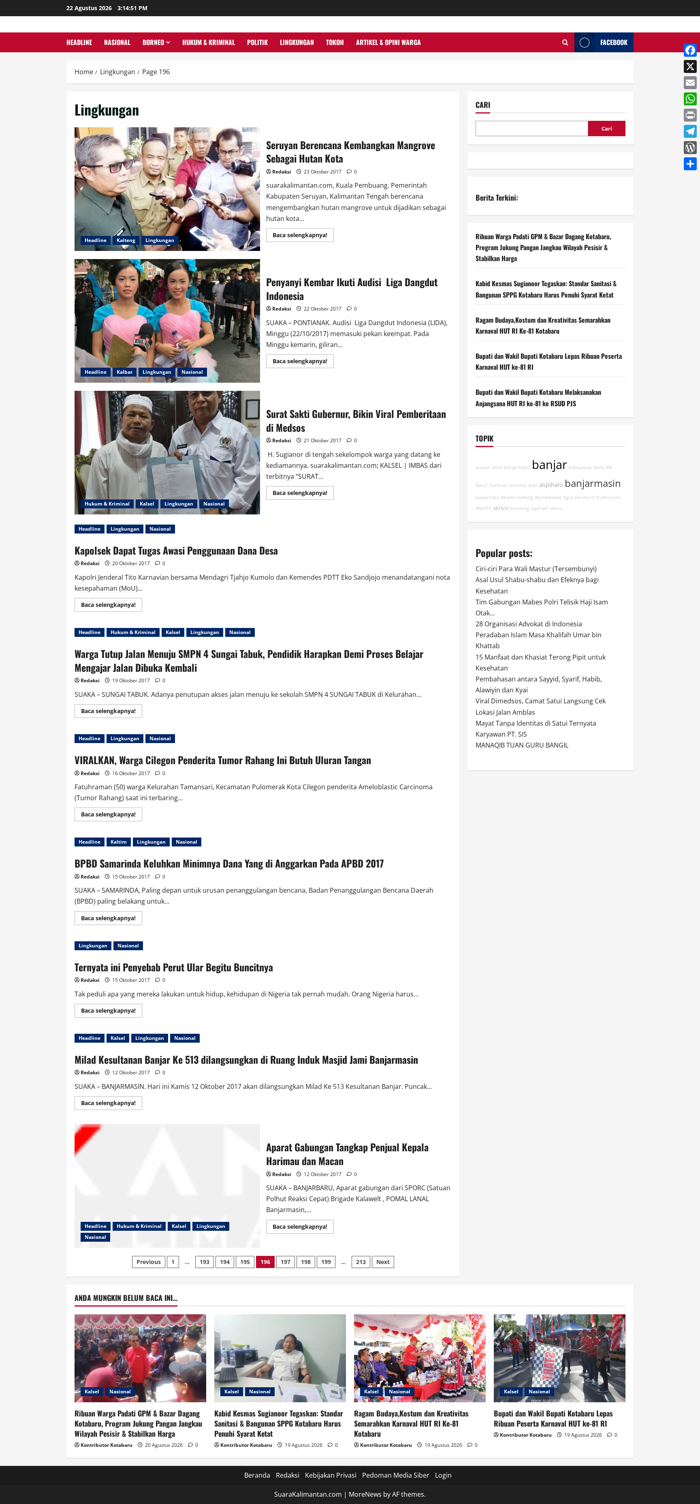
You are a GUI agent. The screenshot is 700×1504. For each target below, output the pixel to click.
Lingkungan (297, 42)
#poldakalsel (548, 497)
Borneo (153, 42)
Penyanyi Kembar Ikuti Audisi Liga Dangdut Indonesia (167, 321)
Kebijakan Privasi (330, 1475)
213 (361, 1262)
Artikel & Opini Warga (388, 42)
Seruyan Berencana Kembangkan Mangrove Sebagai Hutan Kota (167, 189)
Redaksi (281, 171)
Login (443, 1475)
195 (245, 1262)
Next (383, 1262)
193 (204, 1262)
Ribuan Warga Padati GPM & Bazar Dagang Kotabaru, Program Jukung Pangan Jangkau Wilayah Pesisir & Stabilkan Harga (543, 247)
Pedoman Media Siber (395, 1475)
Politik (257, 42)
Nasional (117, 42)
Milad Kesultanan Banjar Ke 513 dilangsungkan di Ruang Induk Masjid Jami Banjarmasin (246, 1059)
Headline (79, 42)
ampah (483, 467)
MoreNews (365, 1494)
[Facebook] (690, 50)
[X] (690, 66)
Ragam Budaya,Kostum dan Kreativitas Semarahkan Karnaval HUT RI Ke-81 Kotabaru (411, 1423)
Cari (483, 105)
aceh (533, 485)
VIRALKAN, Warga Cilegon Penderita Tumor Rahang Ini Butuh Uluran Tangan (223, 759)
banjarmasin (593, 483)
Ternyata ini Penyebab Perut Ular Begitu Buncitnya (174, 967)
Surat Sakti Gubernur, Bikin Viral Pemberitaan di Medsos (167, 452)
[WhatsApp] (690, 99)
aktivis (500, 508)
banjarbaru (487, 497)
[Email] (690, 83)
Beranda (257, 1475)
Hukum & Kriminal (208, 42)
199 (326, 1262)
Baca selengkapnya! (303, 236)
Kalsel (147, 503)
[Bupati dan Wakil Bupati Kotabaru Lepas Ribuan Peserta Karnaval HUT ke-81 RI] (559, 1358)
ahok (497, 467)
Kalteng (126, 240)
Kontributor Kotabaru (106, 1445)
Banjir (482, 485)
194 (225, 1262)
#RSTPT (483, 508)
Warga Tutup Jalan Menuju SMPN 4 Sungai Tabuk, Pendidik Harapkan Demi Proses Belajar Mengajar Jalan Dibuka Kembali (249, 660)
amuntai (518, 485)
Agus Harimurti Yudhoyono (592, 497)
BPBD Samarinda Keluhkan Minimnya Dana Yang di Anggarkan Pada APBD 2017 (229, 863)
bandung (519, 508)
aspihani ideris (546, 508)
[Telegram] (690, 131)
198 (306, 1262)
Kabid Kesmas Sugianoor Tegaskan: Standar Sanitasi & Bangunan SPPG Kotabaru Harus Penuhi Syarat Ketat (278, 1423)
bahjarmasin (517, 467)
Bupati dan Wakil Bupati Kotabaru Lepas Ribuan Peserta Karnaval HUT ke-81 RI (553, 1418)
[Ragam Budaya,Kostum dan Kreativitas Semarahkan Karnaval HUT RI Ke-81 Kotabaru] (420, 1358)
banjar (549, 464)
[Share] (690, 164)
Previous (149, 1262)
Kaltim (119, 841)
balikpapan (580, 467)
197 (285, 1262)
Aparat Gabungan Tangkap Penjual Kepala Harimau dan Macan (167, 1186)
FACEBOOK (613, 42)
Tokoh (335, 42)
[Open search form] (565, 42)
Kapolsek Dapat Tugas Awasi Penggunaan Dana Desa (176, 550)
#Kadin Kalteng (517, 497)
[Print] (690, 115)
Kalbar (124, 372)
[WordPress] (690, 147)
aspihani (551, 484)
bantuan (499, 485)
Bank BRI (603, 467)
